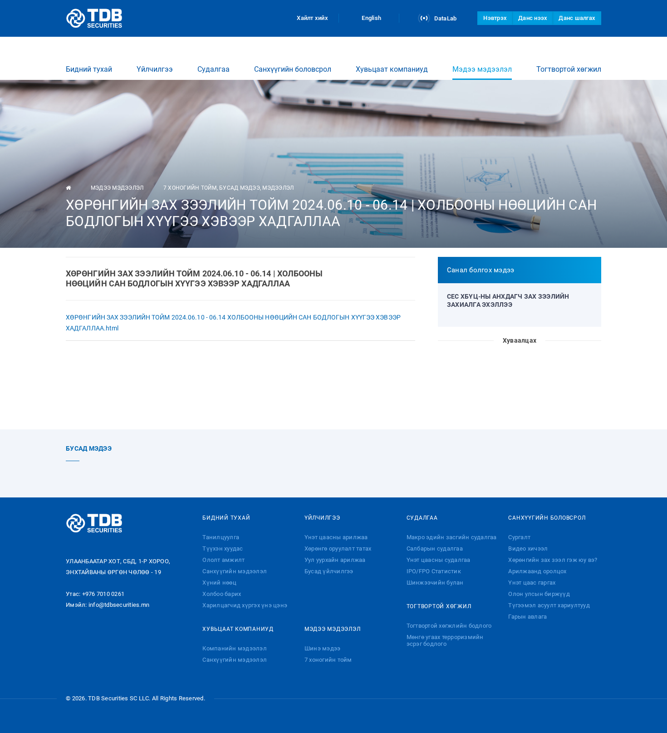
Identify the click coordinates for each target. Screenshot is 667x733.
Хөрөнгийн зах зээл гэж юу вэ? (552, 559)
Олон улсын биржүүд (539, 593)
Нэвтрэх (495, 18)
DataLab (444, 18)
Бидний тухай (89, 69)
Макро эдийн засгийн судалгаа (452, 537)
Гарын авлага (527, 616)
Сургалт (519, 537)
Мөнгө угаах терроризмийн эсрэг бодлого (445, 640)
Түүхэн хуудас (222, 548)
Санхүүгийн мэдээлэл (234, 571)
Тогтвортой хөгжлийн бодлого (449, 625)
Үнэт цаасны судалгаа (439, 559)
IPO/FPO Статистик (434, 571)
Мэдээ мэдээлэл (482, 69)
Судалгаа (213, 69)
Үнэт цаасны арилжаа (336, 537)
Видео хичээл (528, 548)
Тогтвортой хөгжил (568, 69)
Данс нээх (532, 18)
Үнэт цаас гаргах (531, 582)
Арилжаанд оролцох (537, 571)
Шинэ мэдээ (322, 648)
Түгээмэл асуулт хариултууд (549, 605)
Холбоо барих (221, 593)
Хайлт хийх (312, 18)
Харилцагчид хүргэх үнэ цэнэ (244, 605)
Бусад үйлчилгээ (328, 571)
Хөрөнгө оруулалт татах (338, 548)
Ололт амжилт (223, 559)
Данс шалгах (577, 18)
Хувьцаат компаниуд (392, 69)
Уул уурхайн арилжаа (335, 559)
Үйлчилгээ (155, 69)
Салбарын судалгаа (435, 548)
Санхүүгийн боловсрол (292, 69)
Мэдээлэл (278, 188)
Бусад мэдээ (239, 188)
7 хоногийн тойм (190, 188)
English (371, 18)
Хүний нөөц (219, 582)
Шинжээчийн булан (435, 582)
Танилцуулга (220, 537)
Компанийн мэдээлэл (234, 648)
